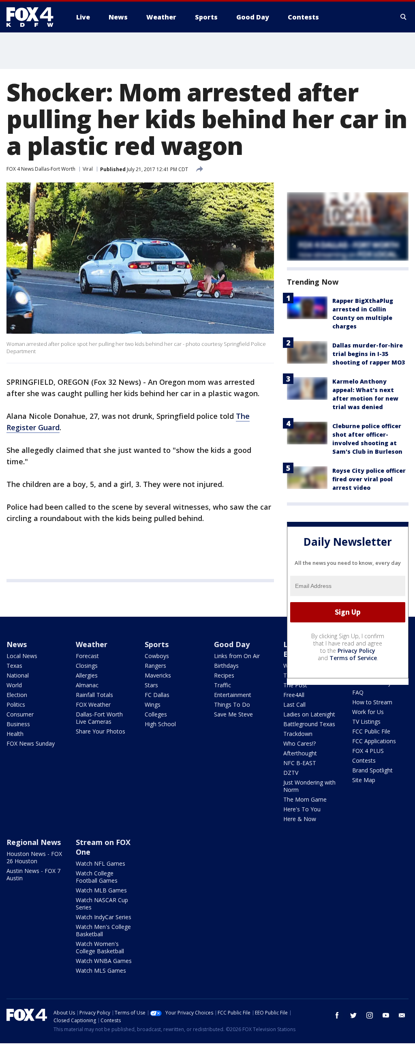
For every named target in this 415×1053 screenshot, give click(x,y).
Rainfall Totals (94, 695)
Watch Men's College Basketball (103, 930)
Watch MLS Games (101, 970)
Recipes (224, 675)
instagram (369, 1015)
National (17, 675)
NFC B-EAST (299, 763)
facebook (337, 1015)
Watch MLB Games (101, 890)
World (14, 685)
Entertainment (232, 695)
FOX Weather (93, 704)
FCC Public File (371, 731)
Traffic (222, 685)
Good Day (232, 644)
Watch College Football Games (97, 876)
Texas (14, 665)
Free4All (293, 695)
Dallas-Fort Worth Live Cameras (99, 717)
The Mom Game (305, 799)
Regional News (33, 842)
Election (16, 695)
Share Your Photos (100, 731)
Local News (21, 656)
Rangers (155, 665)
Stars (151, 685)
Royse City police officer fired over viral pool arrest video (369, 479)
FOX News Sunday (30, 743)
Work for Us (368, 712)
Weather (91, 644)
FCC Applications (374, 741)
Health (15, 734)
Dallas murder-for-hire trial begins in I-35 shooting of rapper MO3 (368, 353)
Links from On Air (237, 656)
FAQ (358, 692)
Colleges (156, 714)
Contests (364, 760)
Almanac (87, 685)
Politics (15, 704)
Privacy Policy (356, 650)
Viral (88, 168)
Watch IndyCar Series (103, 917)
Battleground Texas (309, 724)
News (16, 644)
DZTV (290, 772)
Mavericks (158, 675)
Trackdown (297, 734)
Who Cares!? (299, 743)
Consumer (20, 714)
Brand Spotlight (372, 770)
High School (160, 724)
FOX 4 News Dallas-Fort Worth (40, 168)
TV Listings (366, 721)
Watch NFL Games (100, 863)
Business (18, 724)
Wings (152, 704)
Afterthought (300, 753)
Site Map (363, 780)
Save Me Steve (233, 714)
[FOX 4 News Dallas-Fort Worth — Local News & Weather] (33, 17)
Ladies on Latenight (309, 714)
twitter (353, 1015)
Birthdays (226, 665)
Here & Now (299, 819)
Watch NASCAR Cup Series (102, 903)
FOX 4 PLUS (368, 751)
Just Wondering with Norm (309, 786)
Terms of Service (353, 658)
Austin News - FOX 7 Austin (33, 874)
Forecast (87, 656)
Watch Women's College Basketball (100, 947)
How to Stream (372, 702)
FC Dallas (157, 695)
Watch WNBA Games (104, 961)
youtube (385, 1015)
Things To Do (232, 704)
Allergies (87, 675)
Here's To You (302, 809)
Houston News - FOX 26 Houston (34, 857)
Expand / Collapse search (404, 17)
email (402, 1015)
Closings (87, 665)
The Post (295, 685)
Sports (157, 644)
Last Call (294, 704)
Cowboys (157, 656)
